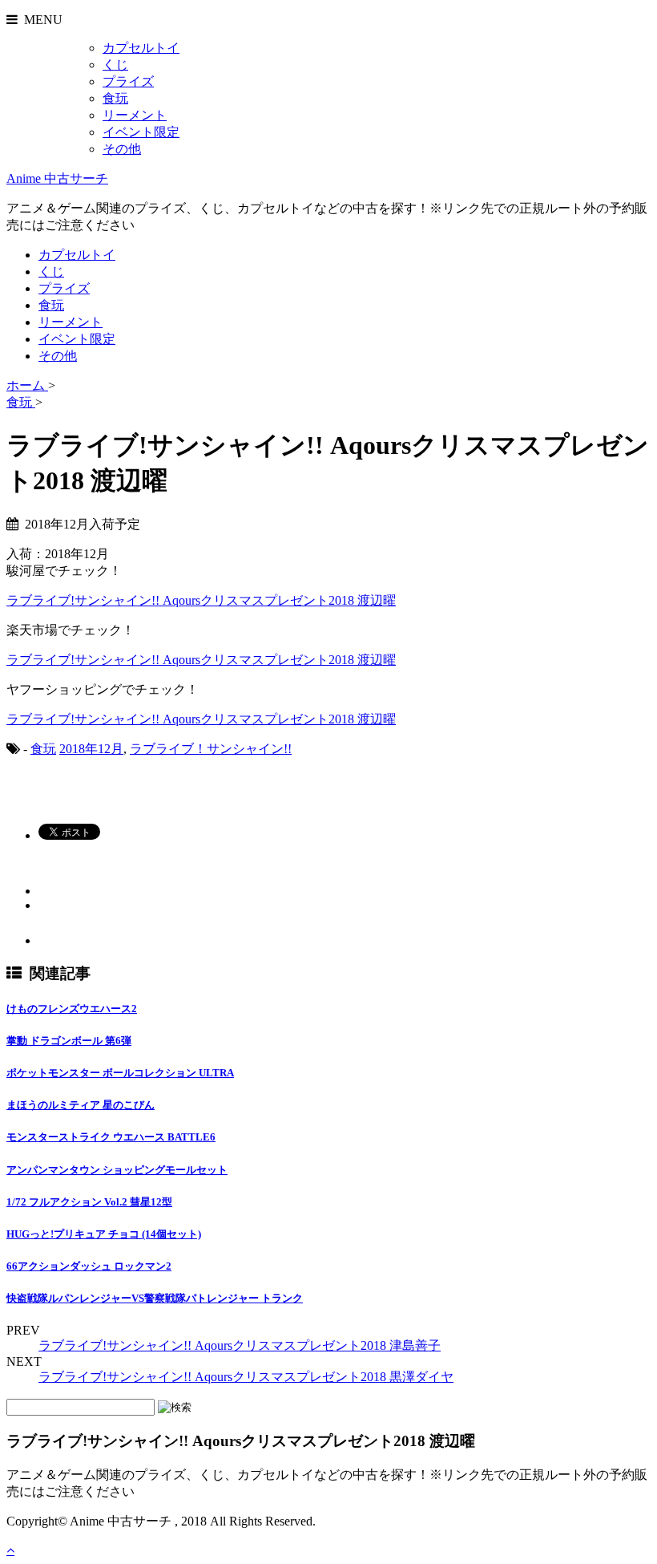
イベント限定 (141, 132)
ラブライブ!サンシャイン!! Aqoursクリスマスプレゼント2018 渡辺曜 (201, 600)
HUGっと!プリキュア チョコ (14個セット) (103, 1234)
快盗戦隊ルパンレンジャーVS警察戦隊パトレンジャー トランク (154, 1298)
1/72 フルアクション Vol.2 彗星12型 (89, 1202)
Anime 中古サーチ (57, 178)
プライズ (128, 81)
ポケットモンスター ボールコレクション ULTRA (120, 1073)
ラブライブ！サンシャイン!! (211, 749)
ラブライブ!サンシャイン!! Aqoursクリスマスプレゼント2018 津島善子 (239, 1345)
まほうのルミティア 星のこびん (80, 1105)
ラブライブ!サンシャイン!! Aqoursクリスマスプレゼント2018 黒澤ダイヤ (245, 1377)
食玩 (115, 98)
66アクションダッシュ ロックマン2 (88, 1266)
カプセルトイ (141, 48)
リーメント (135, 115)
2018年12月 (91, 749)
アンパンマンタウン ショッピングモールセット (117, 1170)
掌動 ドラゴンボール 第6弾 (68, 1041)
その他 (122, 149)
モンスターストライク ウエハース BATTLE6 (111, 1137)
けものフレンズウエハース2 (71, 1009)
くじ (115, 64)
